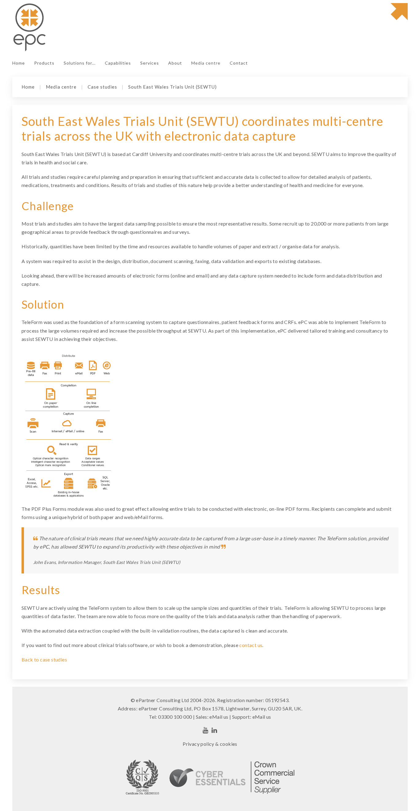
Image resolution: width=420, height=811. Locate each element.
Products (44, 63)
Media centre (205, 63)
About (175, 63)
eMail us (218, 717)
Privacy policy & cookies (210, 744)
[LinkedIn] (214, 730)
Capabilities (118, 63)
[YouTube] (205, 730)
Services (149, 63)
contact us (250, 645)
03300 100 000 (175, 717)
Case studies (102, 87)
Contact (239, 63)
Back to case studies (44, 659)
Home (18, 63)
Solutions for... (80, 63)
